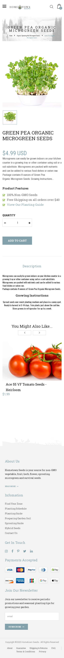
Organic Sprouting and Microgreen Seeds (28, 36)
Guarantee (21, 648)
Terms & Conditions (25, 651)
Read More (10, 486)
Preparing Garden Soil (18, 518)
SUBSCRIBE (15, 626)
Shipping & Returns (39, 648)
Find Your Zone (13, 503)
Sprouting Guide (14, 523)
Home (10, 36)
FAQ (53, 648)
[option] (32, 80)
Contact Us (11, 533)
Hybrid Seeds (12, 528)
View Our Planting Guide (25, 205)
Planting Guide (13, 513)
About (9, 648)
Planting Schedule (16, 508)
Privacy (42, 651)
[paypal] (32, 574)
